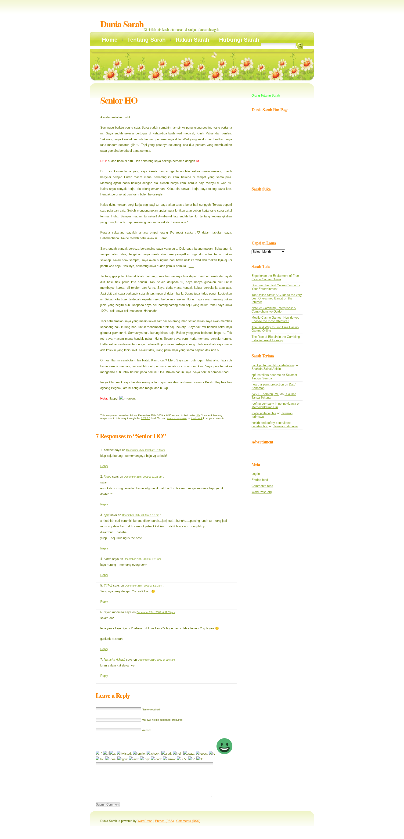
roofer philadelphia (264, 413)
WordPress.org (262, 492)
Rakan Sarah (192, 39)
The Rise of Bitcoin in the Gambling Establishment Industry (276, 338)
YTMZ (108, 585)
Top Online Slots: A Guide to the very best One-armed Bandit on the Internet (277, 298)
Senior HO (118, 100)
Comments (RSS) (188, 821)
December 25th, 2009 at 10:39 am (145, 450)
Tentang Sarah (146, 39)
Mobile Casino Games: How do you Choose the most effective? (275, 319)
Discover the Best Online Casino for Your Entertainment (276, 287)
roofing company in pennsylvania (274, 403)
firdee (107, 476)
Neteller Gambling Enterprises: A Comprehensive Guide (274, 309)
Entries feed (260, 480)
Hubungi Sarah (239, 39)
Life (198, 415)
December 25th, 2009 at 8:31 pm (143, 585)
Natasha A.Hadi (114, 659)
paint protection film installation (273, 365)
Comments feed (262, 486)
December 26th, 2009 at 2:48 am (156, 659)
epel (106, 515)
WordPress (144, 821)
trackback (196, 418)
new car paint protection (268, 384)
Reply (104, 466)
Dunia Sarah (122, 24)
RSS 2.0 (145, 418)
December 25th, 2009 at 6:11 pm (142, 559)
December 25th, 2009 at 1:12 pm (140, 515)
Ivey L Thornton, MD (265, 394)
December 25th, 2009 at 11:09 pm (156, 612)
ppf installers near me (266, 375)
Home (109, 39)
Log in (256, 473)
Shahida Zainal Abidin (266, 369)
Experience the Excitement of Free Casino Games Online (275, 277)
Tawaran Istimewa (285, 426)
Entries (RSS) (164, 821)
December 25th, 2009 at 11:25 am (143, 476)
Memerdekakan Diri (265, 407)
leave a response (177, 418)
